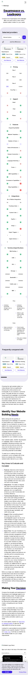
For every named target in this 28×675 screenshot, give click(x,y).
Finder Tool (7, 632)
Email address (5, 653)
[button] (7, 54)
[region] (14, 365)
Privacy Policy (22, 672)
